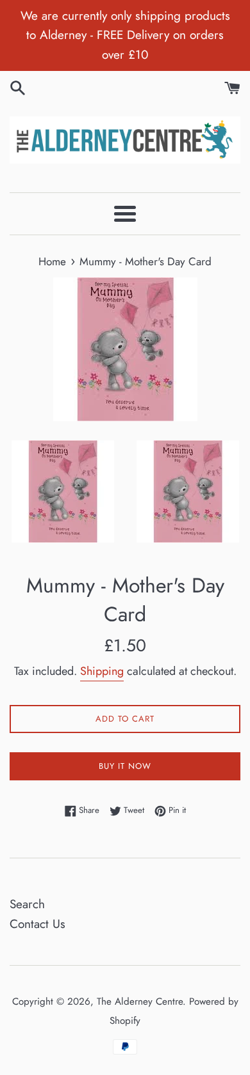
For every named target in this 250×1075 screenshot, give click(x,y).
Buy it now (125, 766)
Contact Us (37, 923)
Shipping (102, 671)
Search (27, 904)
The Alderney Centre (140, 1001)
